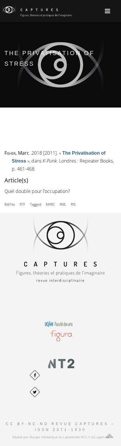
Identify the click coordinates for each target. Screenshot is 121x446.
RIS (73, 204)
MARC (50, 204)
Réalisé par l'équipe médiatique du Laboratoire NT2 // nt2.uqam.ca (60, 437)
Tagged (35, 204)
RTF (22, 204)
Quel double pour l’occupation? (37, 191)
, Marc (16, 153)
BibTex (9, 204)
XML (63, 204)
